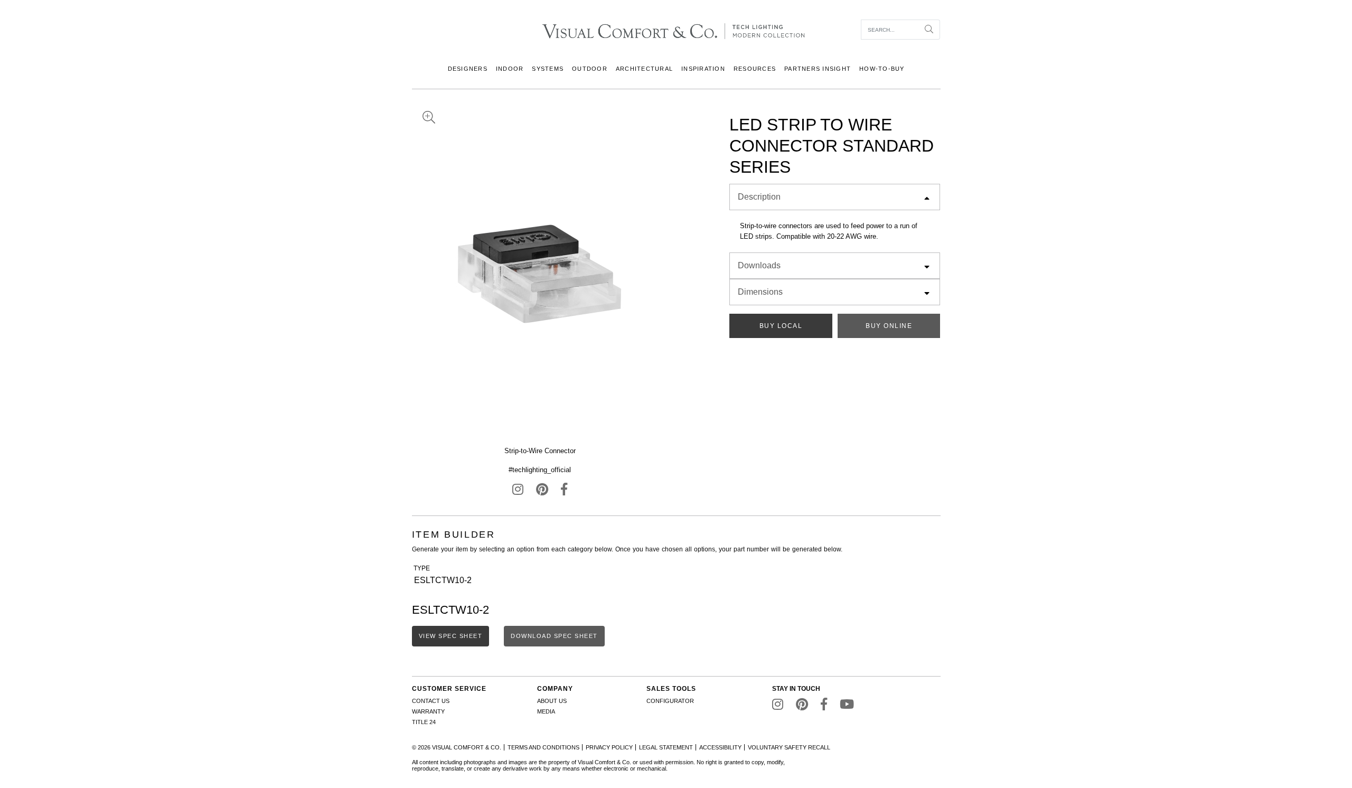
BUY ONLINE (889, 326)
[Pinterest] (542, 491)
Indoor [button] (510, 68)
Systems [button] (548, 68)
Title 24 (424, 722)
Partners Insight (817, 68)
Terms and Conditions (543, 747)
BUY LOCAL (781, 326)
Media (546, 711)
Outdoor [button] (589, 68)
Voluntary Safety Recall (789, 747)
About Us (552, 701)
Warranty (428, 711)
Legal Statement (666, 747)
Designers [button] (467, 68)
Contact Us (430, 701)
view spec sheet (451, 636)
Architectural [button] (644, 68)
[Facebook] (564, 491)
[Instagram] (517, 491)
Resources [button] (755, 68)
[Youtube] (847, 706)
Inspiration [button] (703, 68)
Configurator (670, 701)
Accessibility (720, 747)
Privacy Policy (609, 747)
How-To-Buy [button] (882, 68)
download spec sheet (554, 636)
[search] (890, 30)
